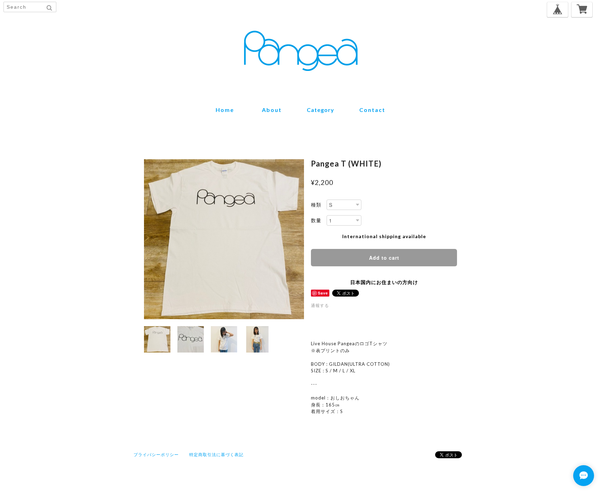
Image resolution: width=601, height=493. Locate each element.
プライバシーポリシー (156, 454)
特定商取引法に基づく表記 (216, 454)
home (225, 109)
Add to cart (384, 257)
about (272, 109)
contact (372, 109)
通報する (320, 305)
